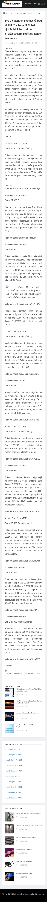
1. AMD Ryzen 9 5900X (13, 798)
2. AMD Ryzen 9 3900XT (14, 792)
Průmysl (37, 4)
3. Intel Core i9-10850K (13, 787)
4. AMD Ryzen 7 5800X (13, 782)
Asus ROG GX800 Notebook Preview (26, 837)
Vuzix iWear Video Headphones (24, 861)
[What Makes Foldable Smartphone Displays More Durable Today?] (9, 704)
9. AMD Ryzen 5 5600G (13, 755)
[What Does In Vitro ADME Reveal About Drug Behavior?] (9, 728)
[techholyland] (12, 4)
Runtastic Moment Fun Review (24, 849)
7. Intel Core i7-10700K (13, 765)
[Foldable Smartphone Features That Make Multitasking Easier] (9, 692)
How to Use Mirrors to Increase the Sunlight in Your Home (29, 813)
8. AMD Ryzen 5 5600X (13, 760)
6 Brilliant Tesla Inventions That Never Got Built (29, 825)
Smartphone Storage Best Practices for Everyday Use (27, 714)
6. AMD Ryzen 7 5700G (13, 771)
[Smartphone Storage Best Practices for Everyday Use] (9, 716)
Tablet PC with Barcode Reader (24, 873)
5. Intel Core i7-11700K (13, 776)
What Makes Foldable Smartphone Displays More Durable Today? (29, 702)
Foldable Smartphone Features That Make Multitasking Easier (28, 690)
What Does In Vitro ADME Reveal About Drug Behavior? (28, 726)
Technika (28, 4)
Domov (16, 13)
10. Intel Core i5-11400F (14, 749)
